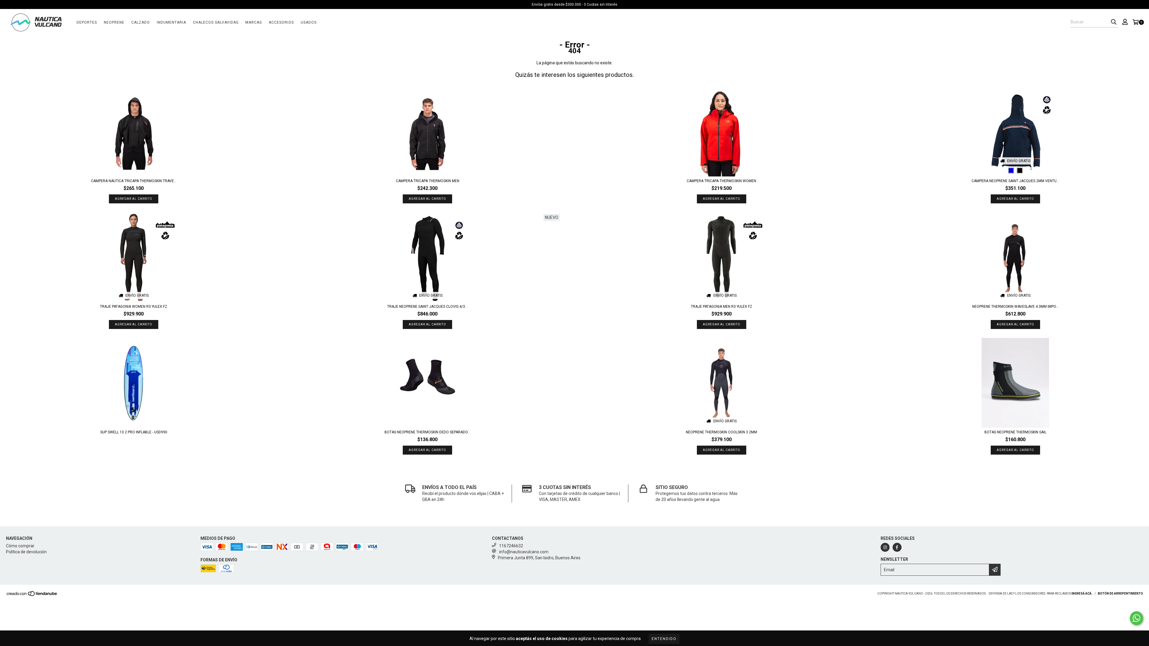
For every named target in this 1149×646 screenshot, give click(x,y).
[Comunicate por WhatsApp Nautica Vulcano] (1136, 618)
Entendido (664, 639)
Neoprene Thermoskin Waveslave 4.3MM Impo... (1015, 306)
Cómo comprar (20, 545)
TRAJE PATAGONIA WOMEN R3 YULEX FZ (133, 306)
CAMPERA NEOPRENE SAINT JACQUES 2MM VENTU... (1015, 181)
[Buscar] (1113, 22)
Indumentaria (171, 22)
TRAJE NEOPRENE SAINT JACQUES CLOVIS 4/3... (427, 306)
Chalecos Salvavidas (215, 22)
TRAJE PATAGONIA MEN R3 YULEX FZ (721, 306)
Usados (309, 22)
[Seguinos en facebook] (897, 547)
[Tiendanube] (32, 595)
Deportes (87, 22)
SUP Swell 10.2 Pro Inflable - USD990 (133, 432)
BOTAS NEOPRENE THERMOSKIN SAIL (1015, 432)
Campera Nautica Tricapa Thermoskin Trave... (134, 181)
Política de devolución (26, 551)
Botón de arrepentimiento (1120, 593)
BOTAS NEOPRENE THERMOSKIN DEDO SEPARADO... (427, 432)
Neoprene (114, 22)
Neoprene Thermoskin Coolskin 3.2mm (721, 432)
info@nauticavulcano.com (523, 551)
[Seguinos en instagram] (885, 547)
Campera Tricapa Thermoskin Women (721, 181)
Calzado (140, 22)
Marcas (253, 22)
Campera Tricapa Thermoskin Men (427, 181)
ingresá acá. (1082, 593)
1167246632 (511, 545)
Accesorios (281, 22)
